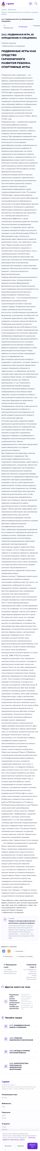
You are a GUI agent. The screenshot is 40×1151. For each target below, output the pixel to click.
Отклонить (8, 1146)
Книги (3, 1106)
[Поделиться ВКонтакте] (3, 951)
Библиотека (12, 10)
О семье (4, 1118)
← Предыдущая (8, 27)
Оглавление (23, 27)
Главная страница (8, 43)
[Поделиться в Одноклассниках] (9, 951)
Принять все (32, 1146)
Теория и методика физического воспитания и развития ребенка (19, 13)
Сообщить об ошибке (26, 956)
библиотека (8, 46)
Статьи (4, 1115)
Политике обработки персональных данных (18, 1139)
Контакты (4, 1129)
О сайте (4, 1127)
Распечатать (9, 956)
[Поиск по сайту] (37, 4)
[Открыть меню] (30, 4)
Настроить (20, 1146)
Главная (3, 10)
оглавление (20, 46)
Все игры (4, 1098)
